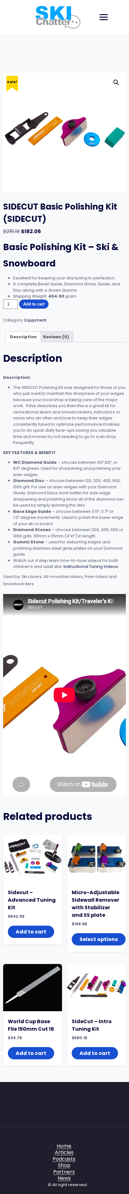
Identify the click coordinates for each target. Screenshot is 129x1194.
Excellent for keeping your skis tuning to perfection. (64, 278)
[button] (116, 82)
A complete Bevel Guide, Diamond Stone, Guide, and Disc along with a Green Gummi (66, 287)
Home (64, 1146)
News (64, 1178)
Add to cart (33, 304)
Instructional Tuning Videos (91, 566)
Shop (64, 1165)
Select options (99, 939)
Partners (64, 1171)
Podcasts (64, 1159)
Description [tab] (23, 337)
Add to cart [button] (31, 931)
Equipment (35, 320)
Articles (64, 1152)
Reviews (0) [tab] (56, 337)
